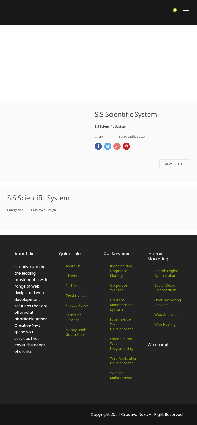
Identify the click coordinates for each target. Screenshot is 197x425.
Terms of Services (73, 317)
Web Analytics (166, 314)
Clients (71, 275)
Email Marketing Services (167, 302)
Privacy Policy (77, 305)
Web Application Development (123, 361)
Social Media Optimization (165, 288)
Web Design (47, 210)
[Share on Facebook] (98, 146)
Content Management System (121, 305)
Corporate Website (118, 288)
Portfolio (73, 285)
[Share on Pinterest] (126, 146)
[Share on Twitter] (107, 146)
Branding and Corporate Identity (121, 271)
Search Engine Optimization (166, 273)
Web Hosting (165, 324)
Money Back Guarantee (76, 332)
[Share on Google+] (117, 146)
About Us (73, 266)
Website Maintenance (121, 375)
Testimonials (76, 295)
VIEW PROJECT (174, 164)
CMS (34, 210)
